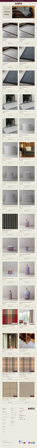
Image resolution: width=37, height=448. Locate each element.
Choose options (10, 234)
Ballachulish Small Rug (6, 87)
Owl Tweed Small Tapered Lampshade (9, 182)
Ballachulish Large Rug (23, 87)
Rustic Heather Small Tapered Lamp (9, 302)
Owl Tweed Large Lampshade (25, 206)
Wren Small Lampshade (23, 134)
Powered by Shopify (9, 445)
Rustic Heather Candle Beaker (25, 254)
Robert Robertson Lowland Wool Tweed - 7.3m (8, 374)
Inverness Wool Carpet (23, 349)
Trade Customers (5, 414)
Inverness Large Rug (6, 134)
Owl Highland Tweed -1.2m (24, 398)
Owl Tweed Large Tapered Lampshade (9, 206)
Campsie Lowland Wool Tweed (8, 325)
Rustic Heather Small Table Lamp (25, 230)
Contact (3, 429)
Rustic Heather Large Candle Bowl (9, 254)
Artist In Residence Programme (13, 421)
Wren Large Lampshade (7, 158)
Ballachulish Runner (23, 63)
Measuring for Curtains (13, 418)
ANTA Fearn (13, 410)
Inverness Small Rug (23, 111)
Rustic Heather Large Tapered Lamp (26, 278)
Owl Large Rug (5, 63)
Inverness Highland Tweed (7, 349)
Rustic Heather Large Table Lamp (25, 302)
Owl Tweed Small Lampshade (25, 182)
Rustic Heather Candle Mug (7, 278)
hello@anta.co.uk (22, 415)
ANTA (5, 445)
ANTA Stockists (13, 414)
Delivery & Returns (4, 420)
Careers (3, 431)
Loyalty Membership (4, 412)
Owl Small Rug (22, 39)
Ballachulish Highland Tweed (24, 158)
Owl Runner (4, 39)
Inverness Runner (5, 111)
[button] (2, 4)
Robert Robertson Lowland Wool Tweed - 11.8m (25, 374)
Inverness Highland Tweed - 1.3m (8, 398)
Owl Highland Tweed (23, 325)
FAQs (3, 433)
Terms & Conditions (4, 427)
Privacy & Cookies (4, 423)
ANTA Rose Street (14, 412)
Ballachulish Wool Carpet (7, 230)
